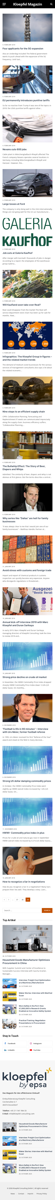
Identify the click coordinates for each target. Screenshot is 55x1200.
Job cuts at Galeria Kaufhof (17, 253)
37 (17, 899)
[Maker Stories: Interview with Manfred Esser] (10, 996)
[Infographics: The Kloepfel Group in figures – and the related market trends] (27, 336)
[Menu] (4, 4)
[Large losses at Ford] (27, 183)
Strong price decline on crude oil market (25, 677)
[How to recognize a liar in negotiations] (27, 861)
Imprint (30, 1193)
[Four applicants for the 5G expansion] (27, 28)
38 (22, 899)
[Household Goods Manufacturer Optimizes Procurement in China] (27, 939)
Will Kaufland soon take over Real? (22, 304)
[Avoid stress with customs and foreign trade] (27, 549)
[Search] (51, 4)
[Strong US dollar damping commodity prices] (27, 760)
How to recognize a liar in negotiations (24, 881)
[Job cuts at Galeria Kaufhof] (27, 232)
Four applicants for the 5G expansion (23, 48)
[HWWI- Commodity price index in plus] (27, 812)
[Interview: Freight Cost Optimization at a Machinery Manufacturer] (10, 983)
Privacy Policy (42, 1193)
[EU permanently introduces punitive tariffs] (27, 79)
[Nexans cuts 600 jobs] (27, 128)
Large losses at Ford (14, 204)
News (13, 1193)
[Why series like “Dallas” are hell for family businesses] (27, 497)
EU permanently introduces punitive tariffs (26, 100)
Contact (21, 1193)
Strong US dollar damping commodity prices (27, 781)
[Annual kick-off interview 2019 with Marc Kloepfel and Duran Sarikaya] (27, 601)
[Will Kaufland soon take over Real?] (27, 284)
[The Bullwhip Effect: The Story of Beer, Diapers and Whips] (27, 445)
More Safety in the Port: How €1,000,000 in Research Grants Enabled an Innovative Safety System (35, 1008)
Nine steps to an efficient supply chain (24, 411)
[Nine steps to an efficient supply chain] (27, 391)
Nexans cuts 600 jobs (15, 149)
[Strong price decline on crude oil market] (27, 656)
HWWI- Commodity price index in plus (23, 832)
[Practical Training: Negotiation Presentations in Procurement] (10, 1024)
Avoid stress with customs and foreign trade (27, 570)
